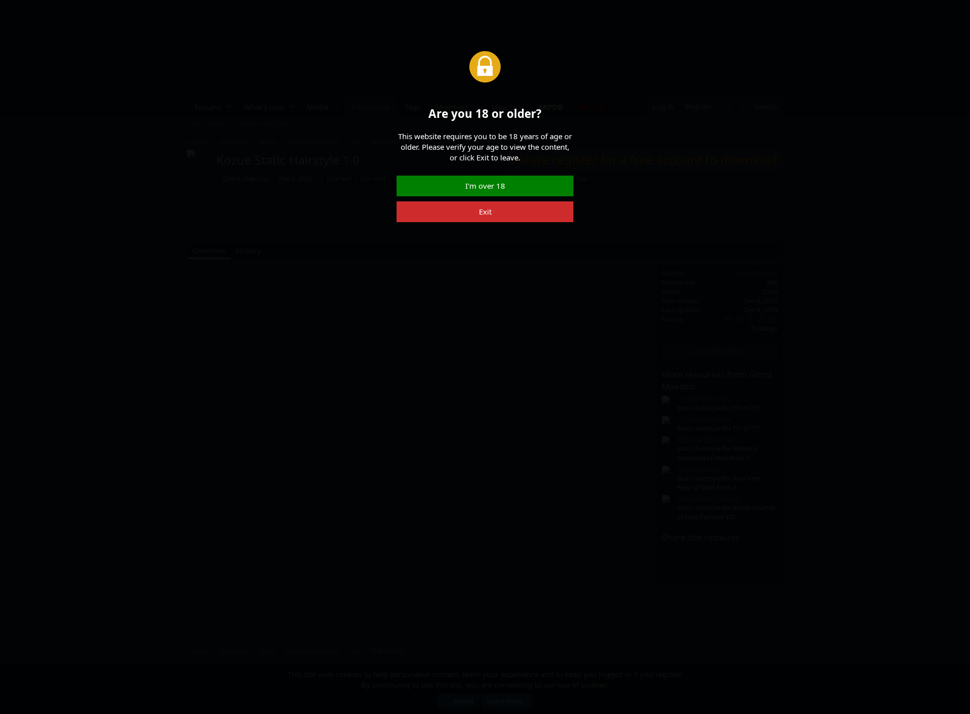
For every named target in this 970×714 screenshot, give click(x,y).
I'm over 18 (485, 186)
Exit (485, 211)
